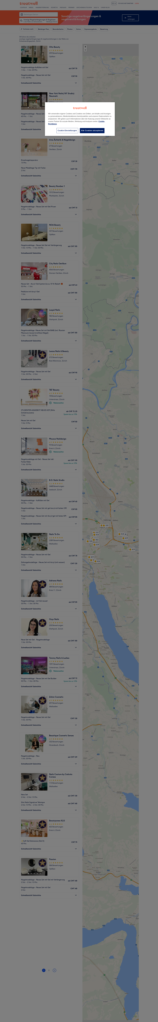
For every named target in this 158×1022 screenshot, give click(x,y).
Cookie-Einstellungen (67, 130)
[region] (80, 119)
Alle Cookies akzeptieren (92, 130)
